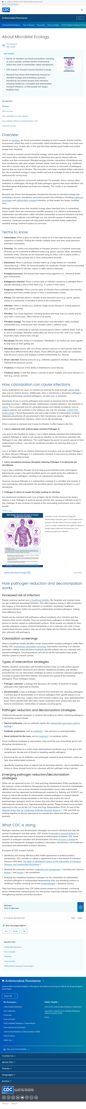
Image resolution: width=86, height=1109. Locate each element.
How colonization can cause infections (15, 116)
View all (8, 1040)
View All (8, 996)
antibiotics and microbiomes (47, 869)
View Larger (8, 511)
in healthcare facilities (39, 600)
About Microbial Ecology (15, 572)
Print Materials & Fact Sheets (14, 1027)
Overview (5, 106)
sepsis (5, 407)
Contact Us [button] (8, 1055)
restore (20, 872)
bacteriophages (48, 883)
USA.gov (14, 1104)
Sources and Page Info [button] (15, 918)
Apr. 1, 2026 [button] (11, 46)
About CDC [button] (8, 1062)
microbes (15, 140)
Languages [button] (8, 1074)
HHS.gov (5, 1104)
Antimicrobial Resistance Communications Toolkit (22, 1032)
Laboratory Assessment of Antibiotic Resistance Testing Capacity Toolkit (62, 1012)
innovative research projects (63, 833)
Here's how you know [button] (10, 4)
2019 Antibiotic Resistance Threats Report (19, 966)
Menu (79, 18)
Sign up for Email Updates (16, 1049)
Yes (6, 931)
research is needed (66, 839)
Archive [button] (6, 1081)
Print (73, 918)
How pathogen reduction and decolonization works (20, 121)
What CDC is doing (9, 126)
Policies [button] (6, 1068)
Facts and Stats (53, 25)
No (24, 931)
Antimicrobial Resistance (14, 17)
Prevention (41, 25)
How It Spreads (28, 25)
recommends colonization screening (30, 646)
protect (7, 872)
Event (47, 1017)
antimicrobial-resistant (26, 200)
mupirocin (43, 736)
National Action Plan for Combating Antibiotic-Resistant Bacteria (31, 810)
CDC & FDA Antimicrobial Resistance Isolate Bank (63, 1007)
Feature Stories (9, 1036)
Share (80, 918)
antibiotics (38, 731)
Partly (15, 931)
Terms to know (7, 111)
